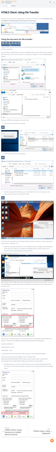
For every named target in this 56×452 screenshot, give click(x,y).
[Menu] (53, 2)
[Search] (50, 2)
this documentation (26, 34)
